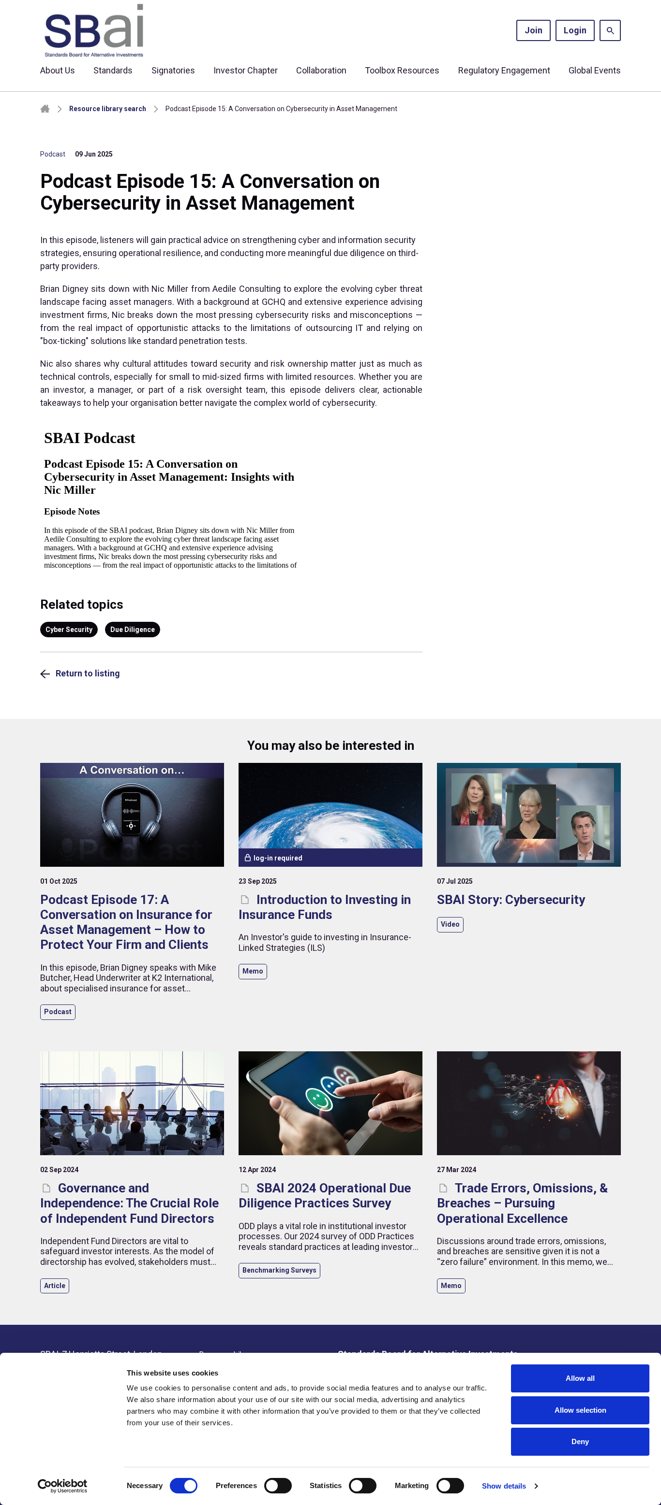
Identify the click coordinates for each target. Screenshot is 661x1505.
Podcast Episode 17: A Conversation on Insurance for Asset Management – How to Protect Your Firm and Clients (126, 922)
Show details (504, 1486)
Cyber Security (68, 629)
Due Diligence (132, 629)
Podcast (52, 154)
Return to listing (88, 673)
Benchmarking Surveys (279, 1270)
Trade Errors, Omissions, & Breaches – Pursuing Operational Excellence (522, 1203)
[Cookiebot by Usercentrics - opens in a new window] (62, 1486)
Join (533, 30)
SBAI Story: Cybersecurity (511, 899)
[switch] (278, 1485)
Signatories (173, 70)
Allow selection (580, 1410)
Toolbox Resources (402, 70)
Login (575, 30)
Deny (580, 1441)
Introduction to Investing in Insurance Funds (325, 907)
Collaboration (321, 70)
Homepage (45, 109)
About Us (57, 70)
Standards (113, 70)
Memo (252, 971)
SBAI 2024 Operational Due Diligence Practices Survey (325, 1195)
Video (450, 924)
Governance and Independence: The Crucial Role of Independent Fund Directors (129, 1203)
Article (54, 1286)
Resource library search (107, 109)
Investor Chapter (245, 70)
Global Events (595, 70)
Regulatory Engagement (504, 70)
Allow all (580, 1378)
